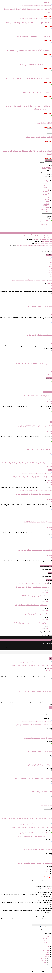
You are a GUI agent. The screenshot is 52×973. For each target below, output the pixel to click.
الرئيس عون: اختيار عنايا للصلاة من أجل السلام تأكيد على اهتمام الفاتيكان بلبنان (35, 235)
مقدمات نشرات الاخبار (47, 392)
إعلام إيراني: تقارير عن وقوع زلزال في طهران (37, 92)
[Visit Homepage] (47, 167)
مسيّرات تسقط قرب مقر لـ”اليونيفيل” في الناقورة (35, 64)
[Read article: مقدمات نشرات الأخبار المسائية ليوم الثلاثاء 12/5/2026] (26, 386)
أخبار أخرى (47, 203)
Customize (49, 886)
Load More (49, 375)
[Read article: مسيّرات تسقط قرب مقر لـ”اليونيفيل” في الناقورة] (50, 327)
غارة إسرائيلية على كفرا (44, 123)
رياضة (48, 195)
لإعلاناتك (47, 872)
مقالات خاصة (46, 197)
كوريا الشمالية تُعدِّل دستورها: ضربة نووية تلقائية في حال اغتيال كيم (29, 50)
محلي (48, 177)
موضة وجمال (43, 221)
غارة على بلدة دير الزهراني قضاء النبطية (39, 137)
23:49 (50, 312)
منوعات (45, 218)
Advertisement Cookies (41, 917)
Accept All (39, 886)
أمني (45, 185)
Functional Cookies (42, 900)
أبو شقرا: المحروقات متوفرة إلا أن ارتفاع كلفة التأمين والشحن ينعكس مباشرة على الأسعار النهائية (27, 463)
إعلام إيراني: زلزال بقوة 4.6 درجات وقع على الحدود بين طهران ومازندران (28, 78)
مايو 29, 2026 (49, 482)
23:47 (50, 340)
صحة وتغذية (44, 224)
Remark (49, 900)
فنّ (48, 193)
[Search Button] (41, 172)
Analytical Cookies (43, 909)
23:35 (50, 369)
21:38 (50, 285)
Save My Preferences (42, 924)
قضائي (45, 187)
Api (51, 310)
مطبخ (45, 211)
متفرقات (45, 194)
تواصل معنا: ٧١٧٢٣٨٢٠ (47, 877)
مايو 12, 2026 (49, 401)
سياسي (45, 180)
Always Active (47, 892)
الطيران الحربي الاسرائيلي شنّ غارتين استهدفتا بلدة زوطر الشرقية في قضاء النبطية (34, 245)
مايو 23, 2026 (49, 499)
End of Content (48, 160)
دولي (48, 191)
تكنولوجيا (47, 208)
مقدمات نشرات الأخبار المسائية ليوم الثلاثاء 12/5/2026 (34, 36)
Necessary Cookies (39, 892)
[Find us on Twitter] (51, 177)
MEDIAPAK (49, 283)
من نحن (47, 870)
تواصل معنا (46, 874)
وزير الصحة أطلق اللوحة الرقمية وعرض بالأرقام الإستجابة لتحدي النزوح (28, 22)
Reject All (44, 886)
